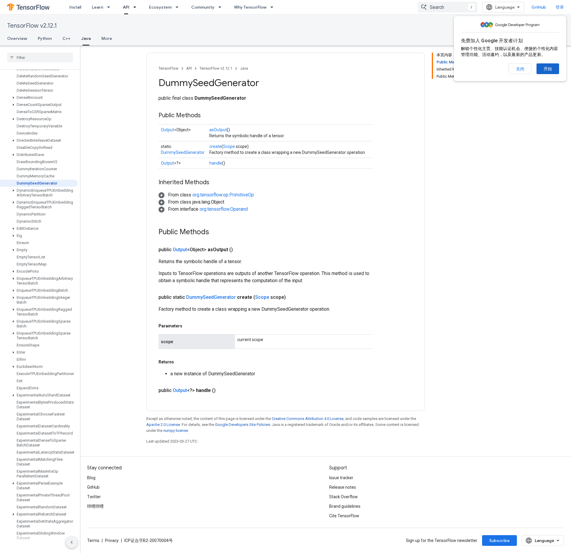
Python (45, 38)
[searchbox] (40, 57)
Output (167, 129)
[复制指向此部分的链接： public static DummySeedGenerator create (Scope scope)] (293, 297)
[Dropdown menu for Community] (221, 7)
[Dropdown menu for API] (136, 7)
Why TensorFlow (250, 7)
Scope (229, 146)
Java (86, 38)
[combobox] (447, 7)
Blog (91, 477)
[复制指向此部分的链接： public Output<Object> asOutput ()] (240, 249)
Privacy (112, 540)
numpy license (175, 430)
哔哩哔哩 (95, 506)
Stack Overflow (343, 496)
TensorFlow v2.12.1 (32, 25)
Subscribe (499, 540)
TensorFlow (168, 68)
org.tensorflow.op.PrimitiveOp (223, 195)
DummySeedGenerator (183, 152)
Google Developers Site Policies (242, 424)
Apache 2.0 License (163, 424)
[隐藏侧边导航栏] (72, 542)
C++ (66, 38)
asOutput (218, 129)
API (126, 7)
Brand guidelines (344, 506)
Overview (17, 38)
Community (202, 7)
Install (75, 7)
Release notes (342, 487)
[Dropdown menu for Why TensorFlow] (273, 7)
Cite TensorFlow (344, 515)
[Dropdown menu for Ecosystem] (179, 7)
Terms (93, 540)
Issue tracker (341, 477)
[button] (39, 97)
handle (215, 163)
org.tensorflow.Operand (224, 209)
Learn (97, 7)
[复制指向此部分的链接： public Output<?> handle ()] (223, 390)
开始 (548, 68)
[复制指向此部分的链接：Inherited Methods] (215, 182)
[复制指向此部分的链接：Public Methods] (207, 115)
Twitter (94, 496)
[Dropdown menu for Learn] (110, 7)
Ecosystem (160, 7)
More (106, 38)
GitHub (538, 7)
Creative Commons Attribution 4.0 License (307, 418)
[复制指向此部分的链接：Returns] (180, 361)
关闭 (520, 69)
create (215, 146)
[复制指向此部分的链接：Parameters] (188, 325)
